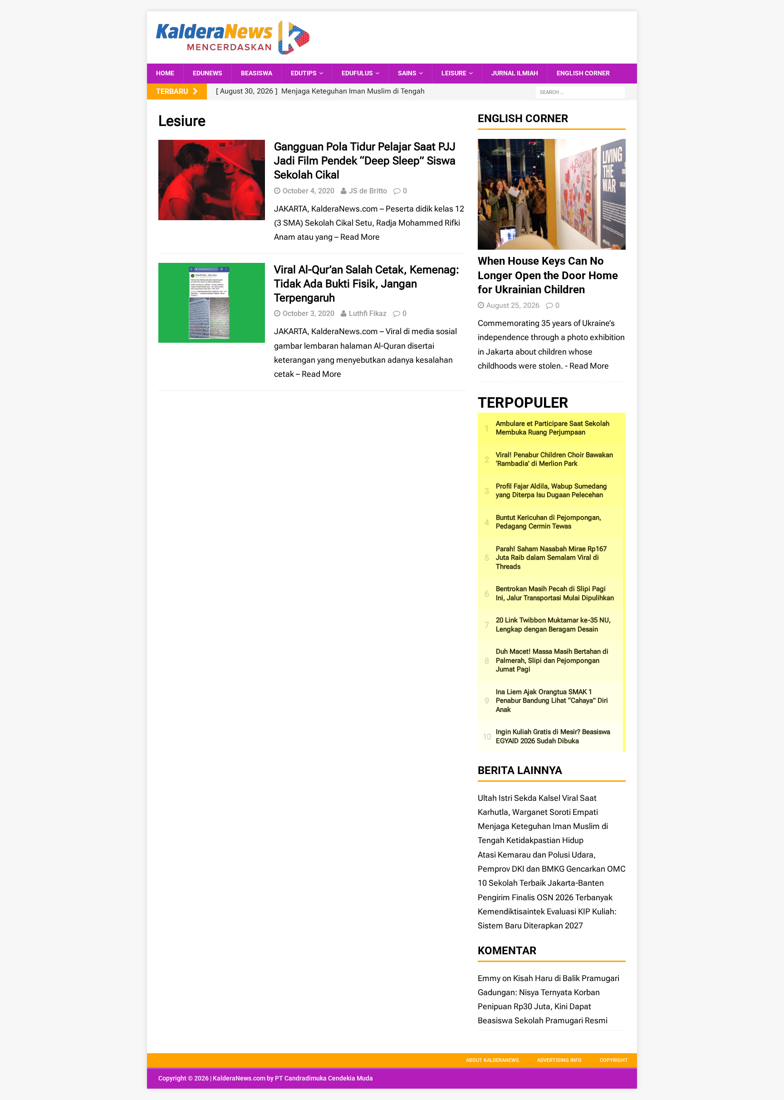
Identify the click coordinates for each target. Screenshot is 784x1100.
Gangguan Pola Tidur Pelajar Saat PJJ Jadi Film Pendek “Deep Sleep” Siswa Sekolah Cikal (365, 160)
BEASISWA (256, 73)
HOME (165, 73)
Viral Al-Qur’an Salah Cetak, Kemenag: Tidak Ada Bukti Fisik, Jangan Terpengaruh (366, 283)
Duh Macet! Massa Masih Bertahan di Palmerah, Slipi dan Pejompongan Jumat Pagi (552, 660)
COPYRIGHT (614, 1060)
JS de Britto (368, 191)
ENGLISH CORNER (583, 73)
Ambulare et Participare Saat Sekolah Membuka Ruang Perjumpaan (552, 428)
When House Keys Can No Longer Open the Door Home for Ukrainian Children (548, 275)
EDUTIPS (304, 73)
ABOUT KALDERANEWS (492, 1060)
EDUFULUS (357, 73)
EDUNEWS (207, 73)
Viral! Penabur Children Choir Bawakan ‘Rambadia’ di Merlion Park (554, 459)
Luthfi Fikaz (368, 313)
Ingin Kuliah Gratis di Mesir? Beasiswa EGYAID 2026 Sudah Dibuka (553, 736)
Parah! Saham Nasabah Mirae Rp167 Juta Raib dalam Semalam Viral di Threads (551, 558)
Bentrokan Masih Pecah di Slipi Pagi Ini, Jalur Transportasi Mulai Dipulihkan (555, 593)
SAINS (407, 73)
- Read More (587, 365)
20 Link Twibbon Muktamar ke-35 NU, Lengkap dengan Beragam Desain (553, 624)
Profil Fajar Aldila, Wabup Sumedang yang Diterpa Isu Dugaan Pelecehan (551, 490)
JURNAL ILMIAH (514, 73)
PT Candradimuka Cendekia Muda (324, 1078)
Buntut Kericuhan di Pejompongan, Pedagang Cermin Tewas (548, 522)
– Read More (357, 237)
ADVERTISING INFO (559, 1060)
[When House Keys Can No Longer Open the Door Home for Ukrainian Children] (552, 242)
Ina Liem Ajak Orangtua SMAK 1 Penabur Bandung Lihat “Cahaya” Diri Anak (552, 701)
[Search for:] (580, 92)
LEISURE (453, 73)
